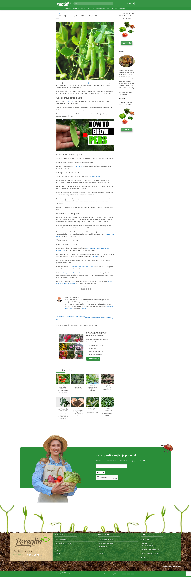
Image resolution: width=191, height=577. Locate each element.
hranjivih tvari (97, 256)
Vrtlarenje (68, 13)
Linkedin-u (109, 306)
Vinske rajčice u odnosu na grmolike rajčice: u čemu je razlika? (63, 389)
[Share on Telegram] (90, 289)
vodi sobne (78, 166)
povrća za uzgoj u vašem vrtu (88, 83)
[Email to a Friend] (84, 289)
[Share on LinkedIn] (88, 289)
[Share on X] (82, 289)
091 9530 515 (147, 557)
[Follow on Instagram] (30, 555)
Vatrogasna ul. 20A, (147, 543)
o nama (84, 308)
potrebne (69, 110)
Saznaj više (122, 98)
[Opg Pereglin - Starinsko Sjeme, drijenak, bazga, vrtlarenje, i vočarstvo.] (63, 4)
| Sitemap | (106, 574)
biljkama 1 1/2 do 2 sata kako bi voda (82, 267)
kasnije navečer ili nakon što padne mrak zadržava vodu (80, 273)
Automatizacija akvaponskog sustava (92, 388)
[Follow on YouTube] (40, 555)
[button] (131, 3)
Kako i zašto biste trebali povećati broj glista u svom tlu (78, 412)
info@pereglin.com (154, 549)
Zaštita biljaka (75, 13)
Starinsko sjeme (79, 9)
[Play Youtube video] (85, 135)
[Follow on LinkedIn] (38, 555)
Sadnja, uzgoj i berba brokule (78, 387)
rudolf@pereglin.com (152, 553)
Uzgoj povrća (60, 13)
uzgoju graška (70, 101)
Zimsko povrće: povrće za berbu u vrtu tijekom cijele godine (107, 412)
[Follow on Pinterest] (35, 555)
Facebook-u (69, 308)
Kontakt (122, 9)
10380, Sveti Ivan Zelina (148, 545)
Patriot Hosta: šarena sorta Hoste (92, 411)
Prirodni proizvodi (102, 9)
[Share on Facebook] (80, 289)
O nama (115, 9)
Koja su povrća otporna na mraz (107, 388)
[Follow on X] (32, 555)
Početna (68, 9)
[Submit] (111, 3)
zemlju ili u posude (94, 176)
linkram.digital (118, 574)
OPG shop (91, 9)
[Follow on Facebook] (27, 555)
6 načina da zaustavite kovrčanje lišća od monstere (63, 416)
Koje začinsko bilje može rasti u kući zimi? (98, 318)
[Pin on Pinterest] (86, 289)
